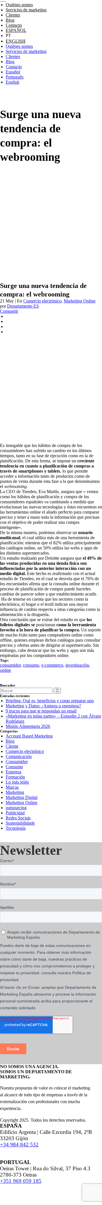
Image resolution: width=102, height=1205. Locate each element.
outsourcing (16, 807)
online (5, 670)
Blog (10, 741)
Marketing (15, 792)
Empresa (13, 771)
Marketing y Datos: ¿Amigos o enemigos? (43, 705)
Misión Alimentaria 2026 (28, 726)
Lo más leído (17, 782)
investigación (77, 665)
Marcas (12, 787)
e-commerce (52, 665)
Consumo (14, 766)
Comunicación (19, 756)
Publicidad (15, 812)
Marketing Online (79, 300)
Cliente (12, 746)
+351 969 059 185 (20, 1181)
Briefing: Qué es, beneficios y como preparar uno (50, 700)
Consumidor (17, 761)
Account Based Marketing (29, 736)
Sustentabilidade (20, 823)
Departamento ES (23, 306)
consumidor (10, 665)
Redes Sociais (18, 817)
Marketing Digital (21, 797)
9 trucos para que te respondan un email (41, 710)
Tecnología (16, 828)
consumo (31, 665)
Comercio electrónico (42, 300)
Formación (15, 777)
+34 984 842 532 (19, 1145)
